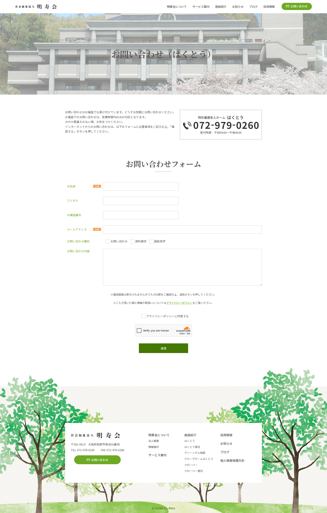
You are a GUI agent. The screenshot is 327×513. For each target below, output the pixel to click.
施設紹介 (221, 7)
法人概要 (153, 441)
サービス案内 (200, 7)
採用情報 (269, 7)
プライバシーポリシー (179, 303)
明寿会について (177, 7)
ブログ (253, 7)
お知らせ (238, 7)
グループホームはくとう (198, 459)
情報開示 (153, 447)
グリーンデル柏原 (194, 453)
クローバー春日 (193, 471)
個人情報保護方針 (232, 460)
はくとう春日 (192, 447)
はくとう (189, 441)
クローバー (191, 465)
